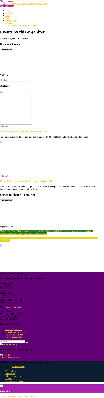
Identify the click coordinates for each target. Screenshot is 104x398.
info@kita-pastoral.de (14, 307)
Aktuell (8, 13)
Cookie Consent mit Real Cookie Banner (17, 397)
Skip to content (6, 1)
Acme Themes (18, 366)
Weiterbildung (11, 20)
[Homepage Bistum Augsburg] (8, 344)
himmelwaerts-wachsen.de (16, 332)
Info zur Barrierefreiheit (15, 376)
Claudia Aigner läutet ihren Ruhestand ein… (25, 131)
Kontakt (8, 23)
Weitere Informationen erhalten (24, 25)
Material (8, 18)
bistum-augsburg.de (13, 337)
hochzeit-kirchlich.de (14, 334)
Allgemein (4, 126)
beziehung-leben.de (13, 329)
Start (7, 11)
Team (7, 15)
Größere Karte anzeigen (10, 357)
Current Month (6, 49)
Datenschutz (10, 371)
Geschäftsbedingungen (15, 381)
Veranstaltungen (7, 6)
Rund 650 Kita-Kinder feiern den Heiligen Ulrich (27, 181)
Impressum (10, 373)
